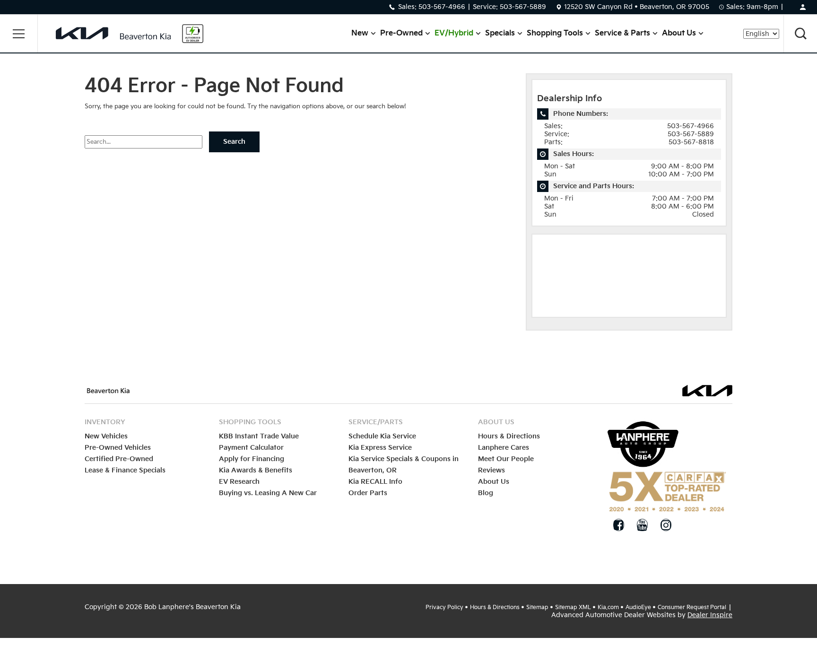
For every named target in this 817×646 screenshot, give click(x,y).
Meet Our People (506, 459)
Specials (500, 33)
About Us (679, 33)
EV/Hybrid (454, 33)
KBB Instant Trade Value (259, 436)
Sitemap (537, 607)
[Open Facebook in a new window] (618, 524)
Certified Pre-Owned (119, 459)
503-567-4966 (441, 7)
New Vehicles (106, 436)
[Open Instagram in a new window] (665, 524)
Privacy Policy (444, 607)
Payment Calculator (251, 448)
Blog (485, 493)
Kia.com (608, 607)
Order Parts (367, 493)
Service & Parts (622, 33)
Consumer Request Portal (692, 607)
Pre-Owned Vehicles (118, 448)
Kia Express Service (380, 448)
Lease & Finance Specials (125, 470)
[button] (19, 33)
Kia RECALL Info (375, 482)
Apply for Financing (251, 459)
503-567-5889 (523, 7)
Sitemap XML (573, 607)
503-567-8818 (691, 142)
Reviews (491, 470)
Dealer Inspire (709, 615)
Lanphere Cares (503, 448)
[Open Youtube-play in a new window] (642, 524)
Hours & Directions (509, 436)
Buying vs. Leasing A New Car (268, 493)
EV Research (239, 482)
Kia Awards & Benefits (255, 470)
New (359, 33)
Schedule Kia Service (382, 436)
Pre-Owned (401, 33)
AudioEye (638, 607)
